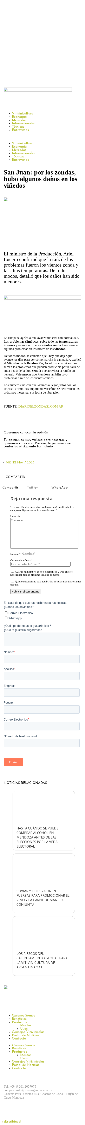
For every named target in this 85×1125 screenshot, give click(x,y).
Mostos (25, 1025)
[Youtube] (54, 1112)
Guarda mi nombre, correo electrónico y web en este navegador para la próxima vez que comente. (41, 573)
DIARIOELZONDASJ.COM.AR (40, 406)
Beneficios (19, 1019)
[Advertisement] (42, 42)
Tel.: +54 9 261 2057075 (20, 1086)
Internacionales (23, 123)
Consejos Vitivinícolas (28, 1032)
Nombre (15, 554)
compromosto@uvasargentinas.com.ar (28, 1090)
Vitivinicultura (22, 113)
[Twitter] (31, 421)
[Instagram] (20, 421)
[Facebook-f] (9, 421)
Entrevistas (20, 130)
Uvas (24, 1028)
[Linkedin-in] (43, 421)
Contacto (19, 1038)
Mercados (19, 120)
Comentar (15, 516)
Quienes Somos (23, 1015)
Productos (19, 1022)
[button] (42, 137)
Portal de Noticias (25, 1035)
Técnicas (18, 126)
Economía (19, 117)
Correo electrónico (21, 560)
